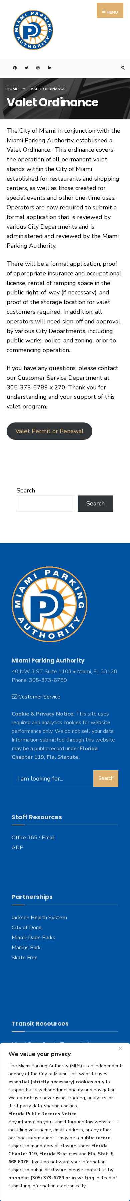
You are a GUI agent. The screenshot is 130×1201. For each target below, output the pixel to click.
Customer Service (39, 697)
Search (26, 490)
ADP (17, 847)
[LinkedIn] (46, 67)
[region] (65, 1122)
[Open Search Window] (119, 67)
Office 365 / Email (33, 837)
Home (12, 88)
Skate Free (25, 957)
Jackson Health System (39, 917)
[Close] (123, 1049)
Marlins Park (26, 947)
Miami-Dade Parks (33, 937)
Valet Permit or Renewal (49, 431)
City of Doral (27, 927)
